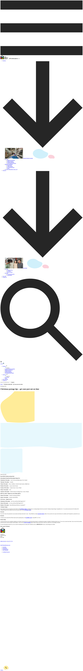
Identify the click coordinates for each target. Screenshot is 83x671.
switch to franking (27, 522)
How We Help (9, 272)
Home (1, 384)
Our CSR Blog (5, 550)
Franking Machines (10, 162)
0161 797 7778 (10, 541)
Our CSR (4, 276)
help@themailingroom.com (5, 545)
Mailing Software (10, 161)
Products (4, 366)
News (6, 378)
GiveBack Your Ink (6, 552)
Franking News (10, 270)
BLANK (6, 159)
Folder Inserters (10, 166)
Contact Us (5, 277)
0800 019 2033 (3, 541)
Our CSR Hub (5, 379)
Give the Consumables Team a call (11, 169)
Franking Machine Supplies (10, 368)
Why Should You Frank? (11, 163)
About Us (4, 374)
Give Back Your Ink (10, 274)
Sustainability (9, 275)
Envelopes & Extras (10, 167)
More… (8, 168)
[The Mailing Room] (10, 58)
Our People (7, 377)
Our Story (9, 271)
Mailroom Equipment (11, 160)
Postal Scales (9, 165)
